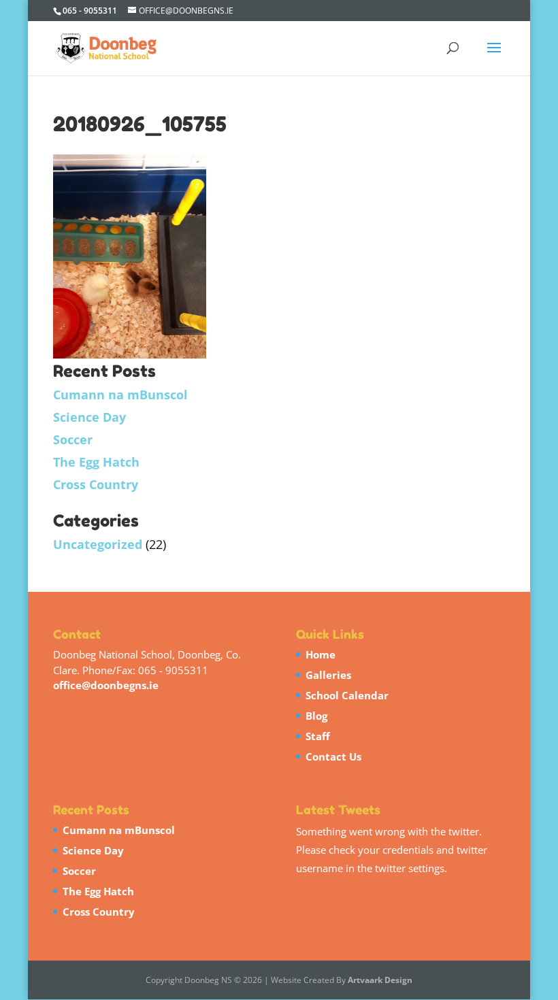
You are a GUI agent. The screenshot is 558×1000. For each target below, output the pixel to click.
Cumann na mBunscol (120, 394)
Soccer (73, 439)
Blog (316, 715)
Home (320, 654)
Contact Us (333, 756)
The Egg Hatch (96, 462)
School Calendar (347, 695)
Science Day (89, 417)
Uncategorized (97, 544)
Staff (318, 736)
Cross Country (95, 484)
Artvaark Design (380, 980)
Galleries (328, 675)
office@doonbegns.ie (106, 685)
